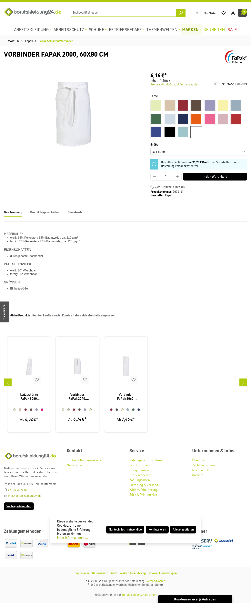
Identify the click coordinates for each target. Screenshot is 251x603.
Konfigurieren (157, 529)
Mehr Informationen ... (72, 538)
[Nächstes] (243, 382)
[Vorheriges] (8, 382)
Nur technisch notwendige (125, 529)
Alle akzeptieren (183, 529)
